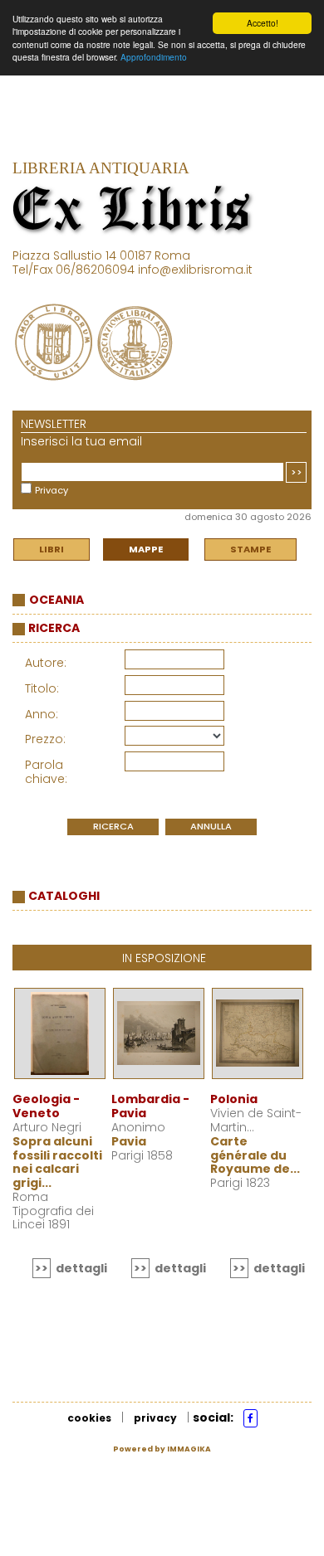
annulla (211, 826)
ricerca (113, 826)
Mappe (146, 549)
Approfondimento (153, 57)
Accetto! (262, 23)
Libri (51, 549)
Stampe (250, 549)
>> (296, 472)
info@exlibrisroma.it (195, 269)
